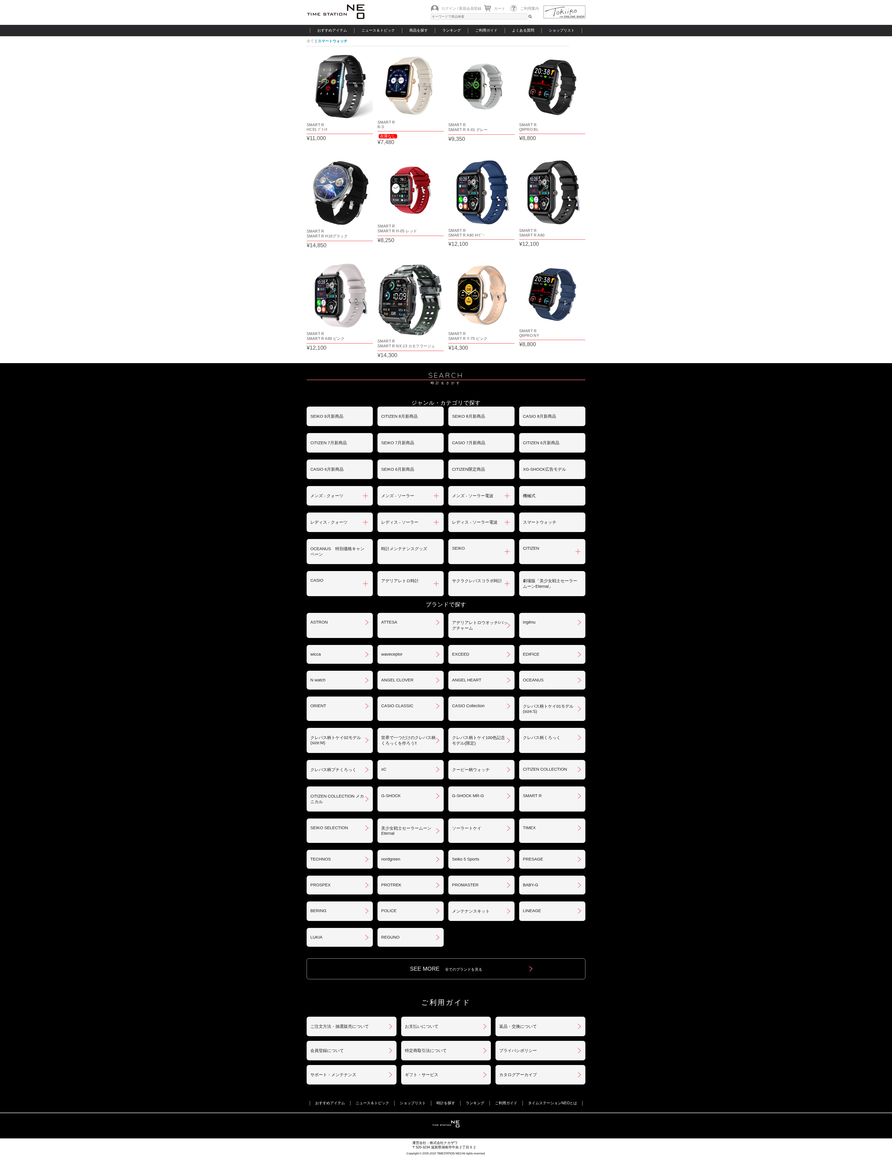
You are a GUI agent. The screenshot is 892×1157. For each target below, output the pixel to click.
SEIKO (458, 548)
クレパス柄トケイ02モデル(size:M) (335, 740)
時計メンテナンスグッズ (404, 548)
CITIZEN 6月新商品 (541, 442)
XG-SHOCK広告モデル (544, 469)
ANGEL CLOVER (397, 680)
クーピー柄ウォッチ (471, 769)
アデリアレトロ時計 (400, 580)
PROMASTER (465, 885)
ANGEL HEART (466, 680)
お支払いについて (421, 1026)
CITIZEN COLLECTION (545, 769)
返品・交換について (518, 1026)
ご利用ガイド (486, 30)
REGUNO (390, 937)
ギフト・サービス (421, 1074)
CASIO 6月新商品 (327, 469)
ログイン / (449, 8)
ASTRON (319, 622)
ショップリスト (562, 30)
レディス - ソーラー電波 (475, 522)
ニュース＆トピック (378, 30)
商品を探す (418, 30)
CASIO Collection (468, 705)
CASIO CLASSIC (397, 705)
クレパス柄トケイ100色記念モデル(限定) (478, 740)
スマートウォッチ (333, 41)
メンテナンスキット (471, 911)
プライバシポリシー (518, 1050)
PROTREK (391, 885)
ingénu (529, 622)
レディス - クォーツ (329, 522)
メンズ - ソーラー (397, 495)
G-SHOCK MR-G (468, 795)
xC (383, 769)
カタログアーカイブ (518, 1074)
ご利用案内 (529, 8)
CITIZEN (531, 548)
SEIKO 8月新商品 (468, 416)
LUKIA (316, 937)
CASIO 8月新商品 (539, 416)
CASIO (316, 580)
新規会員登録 (470, 8)
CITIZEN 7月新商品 (328, 442)
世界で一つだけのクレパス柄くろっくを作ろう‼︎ (408, 740)
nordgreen (390, 859)
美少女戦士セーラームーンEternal (406, 831)
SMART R (532, 795)
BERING (318, 910)
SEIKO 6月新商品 (397, 469)
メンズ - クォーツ (326, 495)
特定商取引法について (426, 1050)
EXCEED (460, 654)
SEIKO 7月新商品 (397, 442)
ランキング (451, 30)
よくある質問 (523, 30)
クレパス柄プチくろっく (333, 769)
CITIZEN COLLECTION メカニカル (337, 799)
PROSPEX (320, 885)
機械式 (529, 495)
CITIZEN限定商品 (468, 469)
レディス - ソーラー (399, 522)
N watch (317, 680)
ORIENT (318, 705)
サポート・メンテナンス (333, 1074)
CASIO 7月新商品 (468, 442)
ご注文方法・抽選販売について (339, 1026)
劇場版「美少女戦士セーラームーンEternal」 (550, 583)
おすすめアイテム (332, 30)
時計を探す (445, 1103)
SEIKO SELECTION (329, 827)
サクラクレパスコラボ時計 (477, 580)
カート (499, 8)
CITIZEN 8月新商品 (399, 416)
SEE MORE (446, 969)
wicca (315, 654)
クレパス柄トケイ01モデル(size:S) (548, 709)
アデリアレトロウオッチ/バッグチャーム (480, 625)
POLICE (389, 910)
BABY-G (530, 885)
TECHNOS (320, 859)
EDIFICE (531, 654)
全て (310, 41)
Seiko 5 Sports (465, 859)
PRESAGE (533, 859)
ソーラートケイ (466, 828)
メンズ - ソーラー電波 (472, 495)
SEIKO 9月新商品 (326, 416)
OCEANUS (533, 680)
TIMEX (529, 827)
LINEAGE (532, 910)
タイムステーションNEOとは (552, 1103)
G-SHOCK (391, 795)
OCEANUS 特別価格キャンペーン (337, 551)
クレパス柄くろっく (542, 737)
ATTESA (389, 622)
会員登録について (327, 1050)
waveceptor (392, 654)
